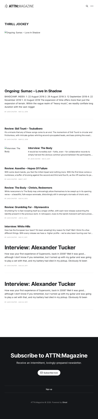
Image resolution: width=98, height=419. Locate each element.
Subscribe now (51, 372)
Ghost (64, 402)
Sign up (49, 389)
